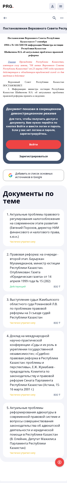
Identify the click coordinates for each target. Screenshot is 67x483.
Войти (33, 144)
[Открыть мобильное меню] (60, 6)
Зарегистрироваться (33, 156)
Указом (12, 61)
